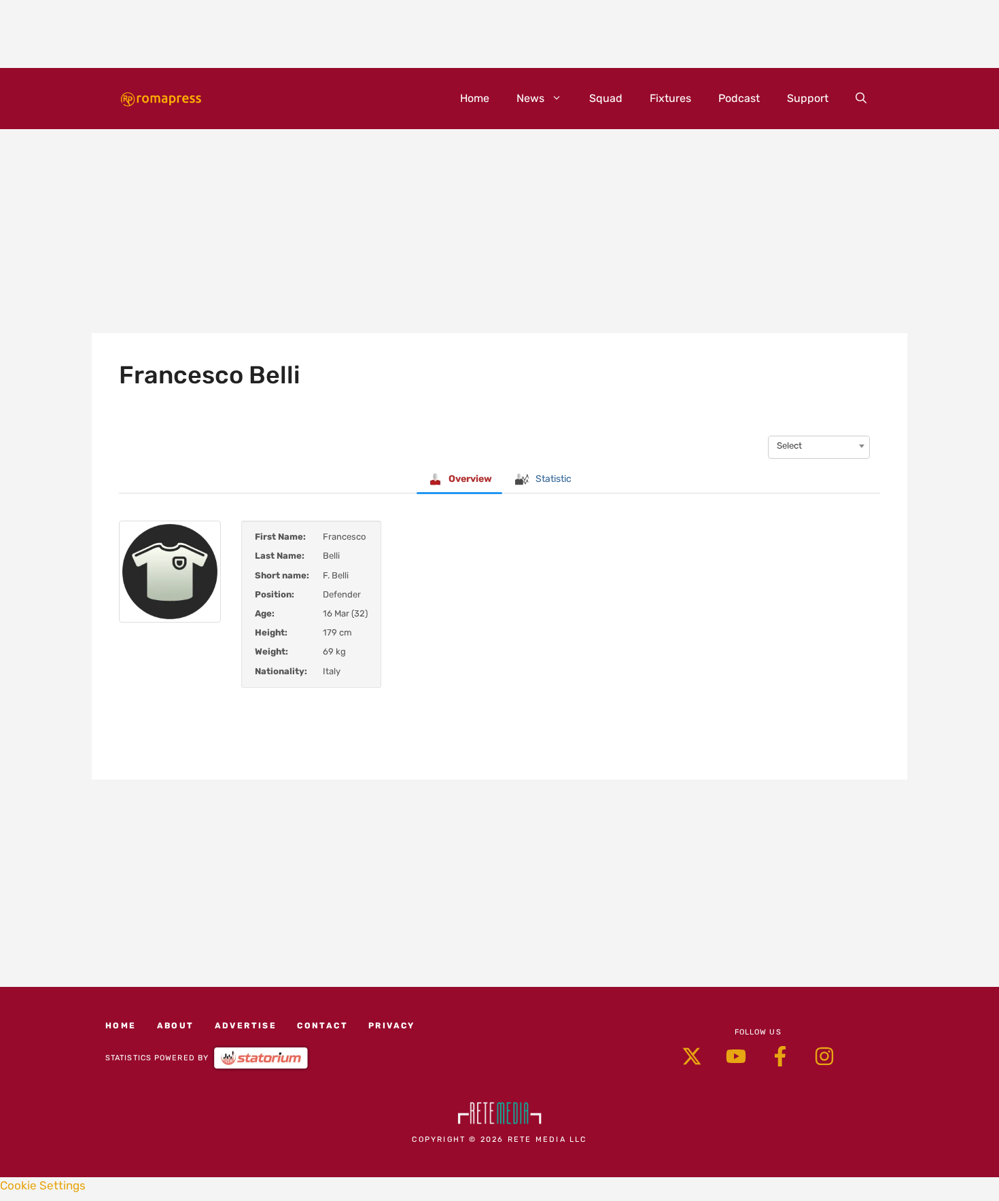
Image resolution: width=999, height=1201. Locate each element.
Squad (606, 98)
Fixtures (670, 98)
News (530, 98)
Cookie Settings (43, 1185)
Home (474, 98)
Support (807, 98)
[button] (861, 98)
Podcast (739, 98)
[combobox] (819, 445)
